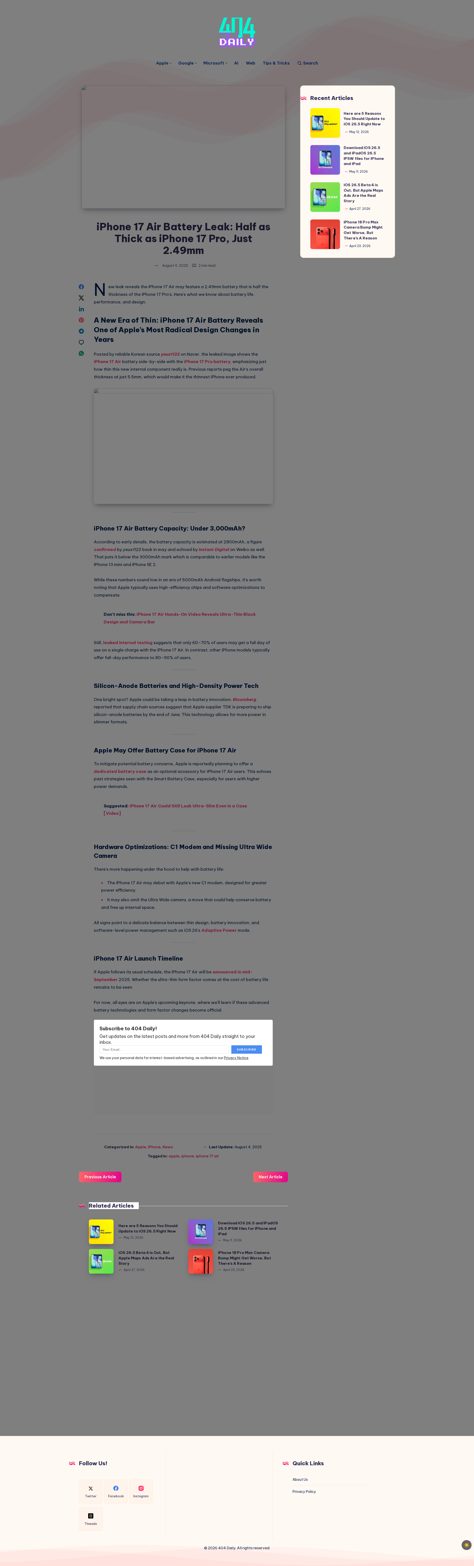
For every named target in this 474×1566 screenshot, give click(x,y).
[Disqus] (183, 1352)
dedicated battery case (120, 771)
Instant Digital (214, 549)
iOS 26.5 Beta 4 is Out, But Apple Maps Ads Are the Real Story (146, 1258)
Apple (162, 63)
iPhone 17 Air (107, 361)
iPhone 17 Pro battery (207, 361)
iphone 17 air (207, 1156)
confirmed (105, 549)
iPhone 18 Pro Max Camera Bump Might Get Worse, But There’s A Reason (244, 1258)
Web (250, 63)
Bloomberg (244, 699)
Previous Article (100, 1176)
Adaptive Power (219, 930)
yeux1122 (170, 354)
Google (186, 63)
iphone (187, 1156)
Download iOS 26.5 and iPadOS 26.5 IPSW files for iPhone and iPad (248, 1228)
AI (236, 63)
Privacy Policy (304, 1491)
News (167, 1147)
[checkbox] (467, 1545)
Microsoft (213, 63)
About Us (300, 1479)
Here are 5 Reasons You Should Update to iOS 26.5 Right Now (364, 119)
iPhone (154, 1147)
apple (174, 1156)
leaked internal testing (128, 642)
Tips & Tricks (276, 63)
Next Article (270, 1176)
